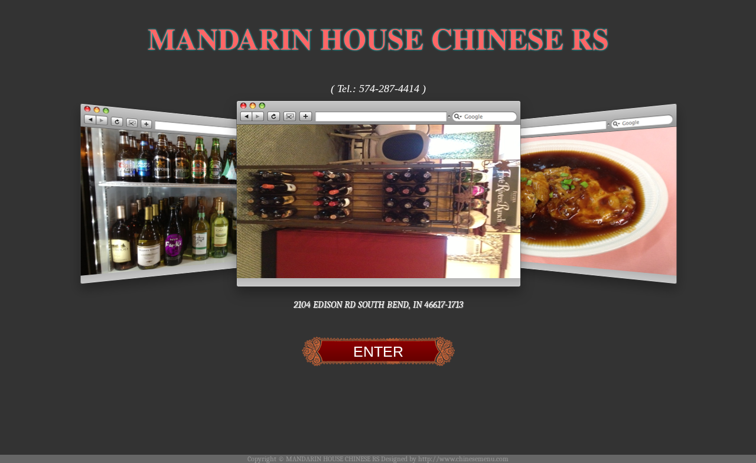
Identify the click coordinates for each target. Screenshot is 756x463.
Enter (378, 351)
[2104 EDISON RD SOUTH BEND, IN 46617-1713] (378, 193)
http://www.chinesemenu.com (463, 459)
